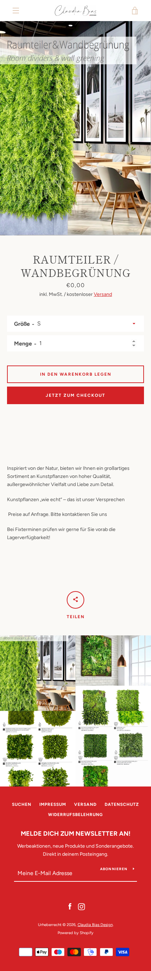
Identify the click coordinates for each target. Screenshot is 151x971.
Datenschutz (122, 804)
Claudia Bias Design (95, 924)
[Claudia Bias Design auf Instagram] (81, 906)
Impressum (52, 804)
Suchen (21, 804)
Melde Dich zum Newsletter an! (76, 833)
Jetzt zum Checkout (75, 395)
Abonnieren (114, 869)
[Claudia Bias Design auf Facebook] (69, 906)
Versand (103, 294)
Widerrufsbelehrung (75, 814)
